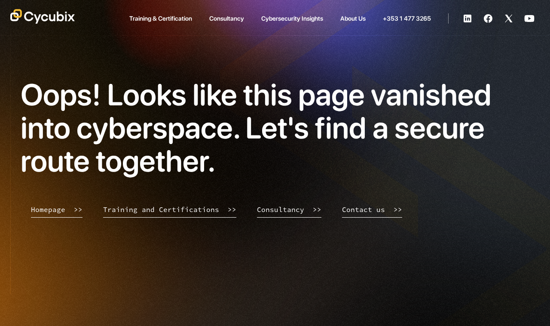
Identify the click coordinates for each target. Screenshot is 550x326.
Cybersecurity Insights (292, 18)
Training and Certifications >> (169, 209)
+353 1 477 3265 (407, 18)
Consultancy (226, 18)
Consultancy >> (289, 209)
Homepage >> (56, 209)
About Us (353, 18)
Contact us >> (372, 209)
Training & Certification (160, 18)
